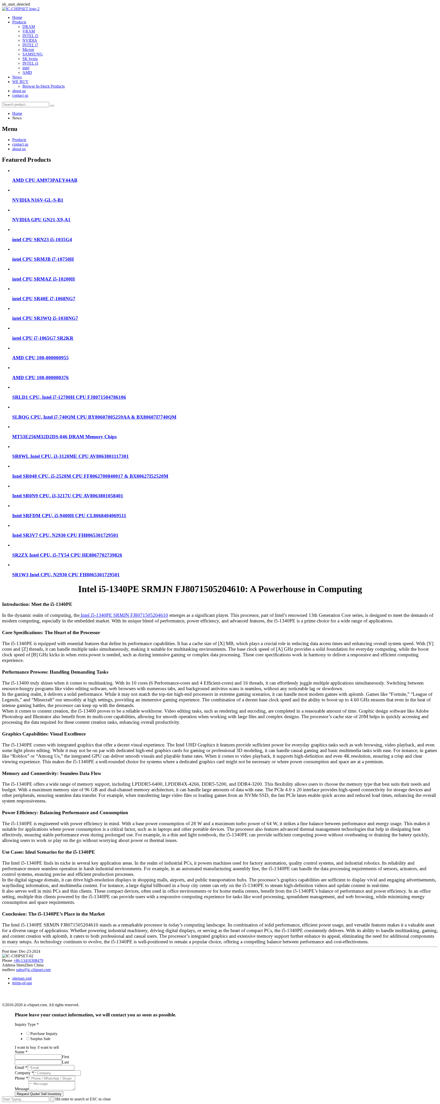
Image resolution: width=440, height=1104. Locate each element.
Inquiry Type (27, 1024)
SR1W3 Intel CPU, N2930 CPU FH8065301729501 (66, 574)
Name (21, 1052)
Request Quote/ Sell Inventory (39, 1094)
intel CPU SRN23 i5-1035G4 (42, 239)
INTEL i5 (30, 36)
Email (21, 1067)
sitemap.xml (22, 978)
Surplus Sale (40, 1039)
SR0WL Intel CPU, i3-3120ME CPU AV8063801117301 (70, 456)
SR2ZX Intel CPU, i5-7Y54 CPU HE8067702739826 (67, 555)
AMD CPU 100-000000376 (40, 377)
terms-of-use (22, 983)
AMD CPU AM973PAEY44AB (44, 180)
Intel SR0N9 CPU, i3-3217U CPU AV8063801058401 (67, 495)
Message (22, 1089)
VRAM (28, 31)
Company (24, 1073)
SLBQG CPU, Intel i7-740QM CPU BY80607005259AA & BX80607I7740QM (94, 417)
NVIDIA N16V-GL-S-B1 (37, 200)
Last (65, 1062)
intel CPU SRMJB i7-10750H (43, 259)
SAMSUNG (32, 54)
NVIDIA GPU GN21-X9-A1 (41, 219)
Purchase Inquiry (44, 1033)
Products (19, 22)
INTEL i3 (30, 63)
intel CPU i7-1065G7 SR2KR (42, 338)
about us (19, 91)
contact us (20, 95)
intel (25, 68)
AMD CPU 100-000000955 (40, 357)
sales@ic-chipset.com (33, 969)
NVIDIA (29, 40)
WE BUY (20, 81)
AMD (27, 72)
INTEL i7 (30, 45)
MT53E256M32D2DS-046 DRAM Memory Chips (64, 436)
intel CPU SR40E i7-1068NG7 (43, 298)
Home (17, 17)
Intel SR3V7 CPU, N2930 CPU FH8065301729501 (65, 535)
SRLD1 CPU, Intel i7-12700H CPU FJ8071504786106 (69, 397)
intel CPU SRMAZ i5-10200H (43, 279)
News (17, 77)
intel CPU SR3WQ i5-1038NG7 (45, 318)
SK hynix (30, 59)
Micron (28, 49)
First (65, 1057)
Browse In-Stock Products (43, 86)
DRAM (28, 26)
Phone (21, 1078)
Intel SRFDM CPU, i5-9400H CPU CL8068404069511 (69, 515)
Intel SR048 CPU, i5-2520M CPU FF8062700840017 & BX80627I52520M (90, 476)
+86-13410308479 (28, 960)
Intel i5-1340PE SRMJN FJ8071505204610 (123, 615)
